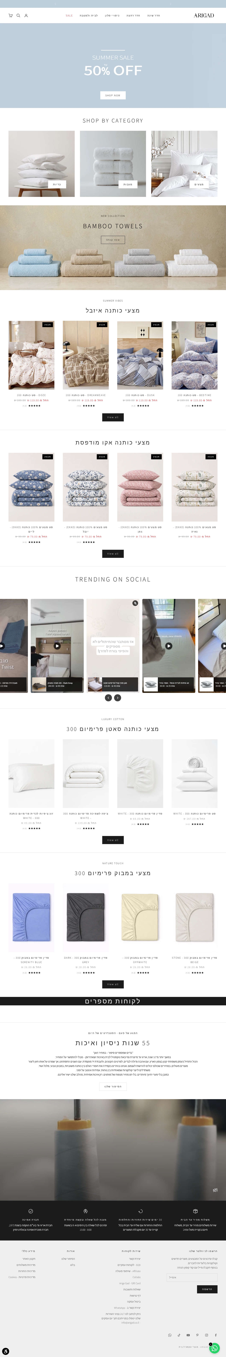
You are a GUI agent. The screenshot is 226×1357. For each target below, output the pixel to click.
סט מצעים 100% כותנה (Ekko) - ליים (31, 529)
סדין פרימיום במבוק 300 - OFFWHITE (140, 960)
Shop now (113, 239)
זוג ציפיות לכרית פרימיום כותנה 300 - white (31, 815)
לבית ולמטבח (89, 15)
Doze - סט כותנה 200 (31, 395)
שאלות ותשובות (132, 1289)
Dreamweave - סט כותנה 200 (86, 395)
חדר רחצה (133, 15)
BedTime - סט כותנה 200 (195, 395)
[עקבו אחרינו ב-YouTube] (188, 1335)
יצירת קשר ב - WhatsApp (127, 1307)
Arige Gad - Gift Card (130, 1283)
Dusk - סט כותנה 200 (140, 395)
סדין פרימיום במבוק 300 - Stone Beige (194, 960)
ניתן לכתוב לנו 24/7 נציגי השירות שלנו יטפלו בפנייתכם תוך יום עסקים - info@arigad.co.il (121, 1318)
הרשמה (207, 1289)
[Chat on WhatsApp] (214, 1348)
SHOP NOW (112, 95)
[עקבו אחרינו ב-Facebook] (216, 1335)
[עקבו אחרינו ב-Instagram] (206, 1335)
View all (112, 417)
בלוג (72, 1265)
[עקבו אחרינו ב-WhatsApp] (170, 1335)
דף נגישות (135, 1295)
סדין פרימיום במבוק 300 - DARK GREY (86, 960)
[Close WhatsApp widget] (211, 1344)
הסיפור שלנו (113, 1086)
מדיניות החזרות (26, 1271)
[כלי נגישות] (5, 1351)
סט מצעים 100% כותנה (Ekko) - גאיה (194, 529)
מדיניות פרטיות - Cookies (21, 1277)
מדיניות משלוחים (26, 1265)
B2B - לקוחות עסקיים (129, 1265)
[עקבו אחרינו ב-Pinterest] (197, 1335)
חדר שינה (153, 15)
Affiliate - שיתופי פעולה (128, 1271)
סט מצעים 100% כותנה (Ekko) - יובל (86, 529)
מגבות (128, 184)
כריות (57, 184)
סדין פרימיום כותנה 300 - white (140, 813)
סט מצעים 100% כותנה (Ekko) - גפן (140, 529)
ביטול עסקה (134, 1301)
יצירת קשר (135, 1258)
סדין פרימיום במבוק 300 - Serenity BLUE (31, 960)
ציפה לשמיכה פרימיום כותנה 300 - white (85, 815)
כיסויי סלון (112, 15)
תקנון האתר (28, 1258)
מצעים (199, 184)
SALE (69, 15)
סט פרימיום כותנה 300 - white (194, 813)
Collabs (137, 1277)
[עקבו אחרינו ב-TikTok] (179, 1335)
